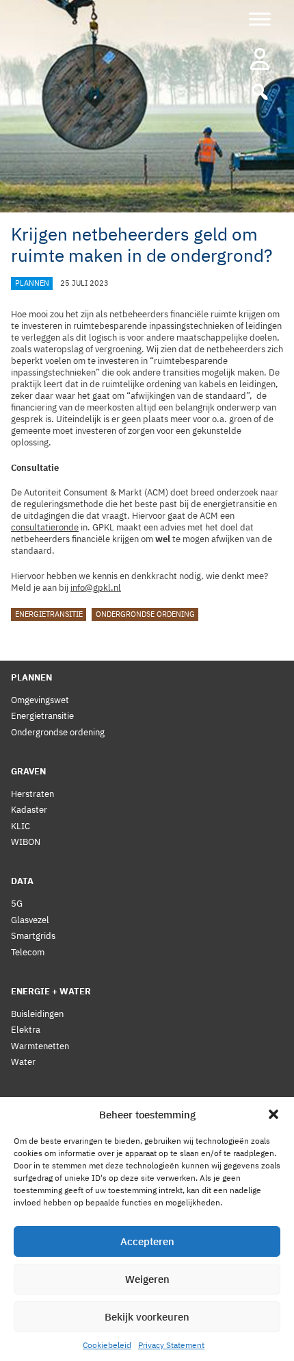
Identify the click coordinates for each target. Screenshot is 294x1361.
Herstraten (32, 794)
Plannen (32, 283)
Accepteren (147, 1241)
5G (17, 903)
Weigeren (147, 1279)
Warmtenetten (40, 1046)
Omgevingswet (40, 700)
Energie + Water (51, 991)
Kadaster (29, 810)
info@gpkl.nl (95, 587)
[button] (273, 1114)
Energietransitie (49, 615)
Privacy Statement (171, 1345)
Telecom (27, 952)
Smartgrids (33, 936)
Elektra (25, 1029)
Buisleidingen (37, 1014)
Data (22, 881)
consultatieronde (45, 527)
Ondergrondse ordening (145, 615)
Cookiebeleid (107, 1345)
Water (23, 1062)
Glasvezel (30, 920)
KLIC (20, 826)
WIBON (25, 842)
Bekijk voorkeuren (147, 1316)
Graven (28, 771)
